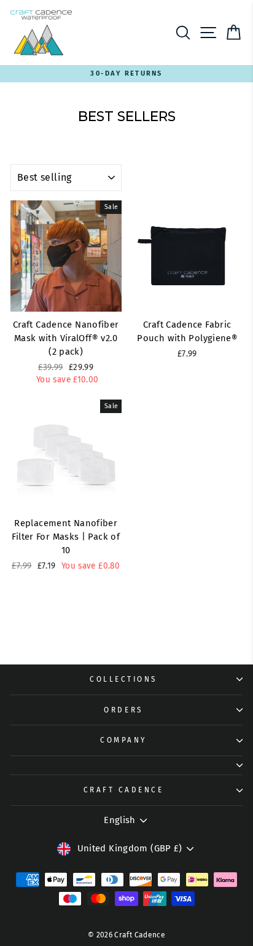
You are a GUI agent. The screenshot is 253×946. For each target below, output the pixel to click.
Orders (123, 710)
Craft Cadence (124, 790)
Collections (123, 679)
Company (123, 740)
